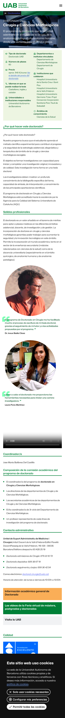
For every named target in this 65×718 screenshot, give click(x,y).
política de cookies (17, 684)
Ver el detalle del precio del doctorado (19, 75)
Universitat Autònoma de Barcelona (16, 5)
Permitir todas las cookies (29, 706)
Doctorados (14, 13)
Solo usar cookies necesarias (31, 692)
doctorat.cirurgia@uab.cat (35, 574)
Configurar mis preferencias (30, 699)
